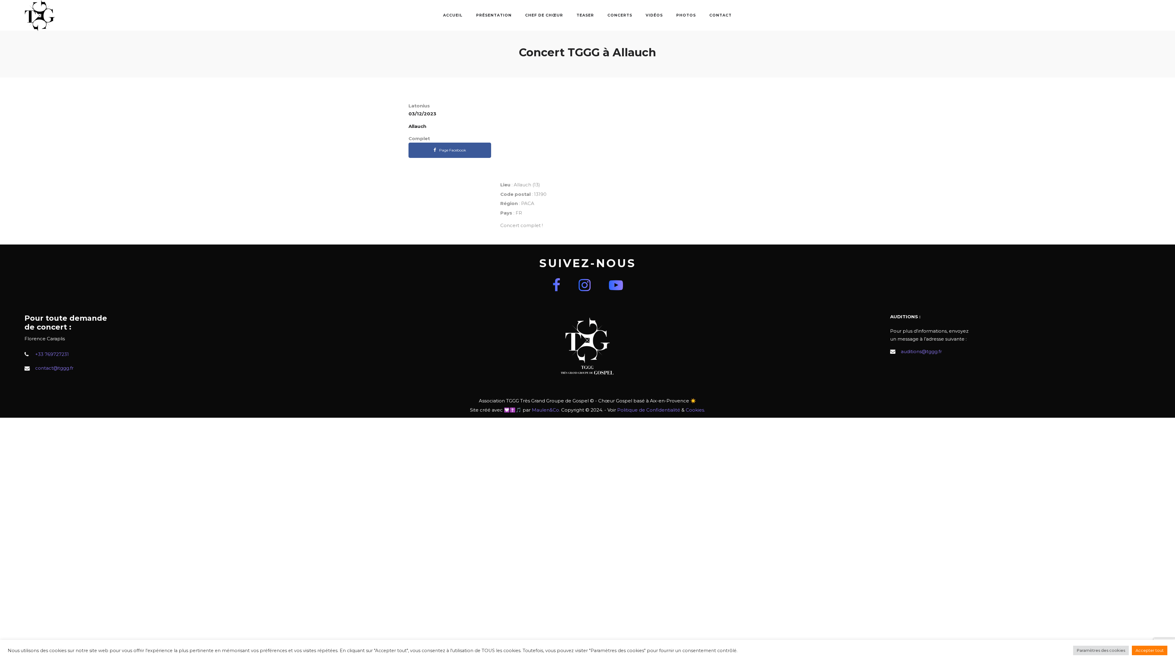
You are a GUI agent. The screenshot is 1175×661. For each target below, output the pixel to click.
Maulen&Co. (546, 410)
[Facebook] (556, 285)
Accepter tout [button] (1150, 650)
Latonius (419, 106)
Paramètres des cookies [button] (1101, 650)
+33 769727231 (52, 354)
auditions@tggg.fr (921, 351)
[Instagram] (585, 285)
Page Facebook (452, 150)
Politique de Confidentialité (648, 410)
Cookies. (695, 410)
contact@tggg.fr (54, 368)
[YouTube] (616, 285)
